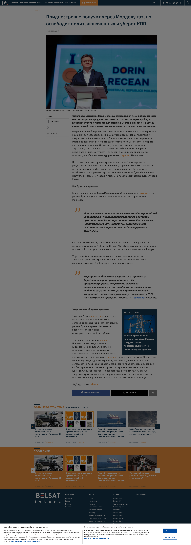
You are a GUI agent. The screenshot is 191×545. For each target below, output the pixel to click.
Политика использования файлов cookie (25, 541)
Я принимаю (170, 531)
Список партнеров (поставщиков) (96, 538)
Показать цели (170, 537)
